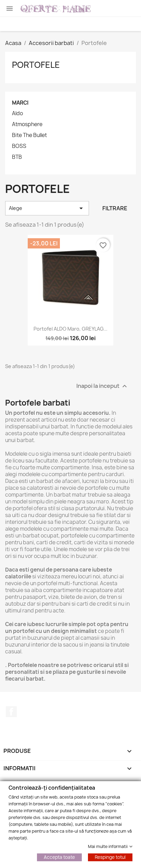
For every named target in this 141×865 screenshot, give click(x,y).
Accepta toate (59, 857)
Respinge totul (110, 857)
